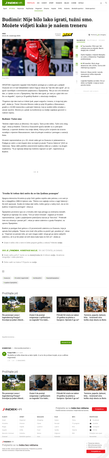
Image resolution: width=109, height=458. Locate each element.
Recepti (56, 423)
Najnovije (20, 8)
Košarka (67, 8)
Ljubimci (39, 426)
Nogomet (38, 8)
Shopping (40, 420)
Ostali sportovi (90, 8)
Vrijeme (74, 430)
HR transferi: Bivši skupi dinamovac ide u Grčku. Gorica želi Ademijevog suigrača (93, 66)
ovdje (53, 255)
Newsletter (93, 436)
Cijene (73, 3)
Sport (51, 3)
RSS (73, 433)
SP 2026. (12, 8)
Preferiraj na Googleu (98, 34)
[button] (4, 303)
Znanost (4, 436)
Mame (39, 433)
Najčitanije (29, 8)
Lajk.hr (56, 426)
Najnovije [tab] (81, 40)
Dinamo (46, 8)
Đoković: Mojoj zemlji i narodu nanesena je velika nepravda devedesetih (92, 74)
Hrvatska (5, 423)
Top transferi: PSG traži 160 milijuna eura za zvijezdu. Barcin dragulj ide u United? (92, 48)
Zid (38, 3)
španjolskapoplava (52, 278)
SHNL (60, 8)
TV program (76, 423)
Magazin (40, 417)
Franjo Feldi (11, 353)
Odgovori (57, 433)
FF (4, 354)
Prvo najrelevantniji (21, 348)
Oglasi (66, 3)
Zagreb (4, 430)
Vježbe (56, 430)
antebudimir (37, 278)
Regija (4, 426)
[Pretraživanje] (105, 3)
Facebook (96, 420)
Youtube (95, 423)
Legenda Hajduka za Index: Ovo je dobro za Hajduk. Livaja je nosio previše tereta (93, 83)
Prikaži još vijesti (90, 91)
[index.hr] (13, 3)
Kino (73, 426)
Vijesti (44, 3)
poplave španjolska (10, 282)
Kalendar (57, 436)
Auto (38, 436)
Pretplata (31, 3)
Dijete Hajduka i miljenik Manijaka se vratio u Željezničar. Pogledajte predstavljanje (93, 57)
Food (38, 430)
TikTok (95, 430)
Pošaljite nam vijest (96, 433)
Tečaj (74, 420)
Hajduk (53, 8)
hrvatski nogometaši (21, 278)
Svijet (4, 420)
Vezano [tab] (102, 40)
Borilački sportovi (77, 8)
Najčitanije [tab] (92, 40)
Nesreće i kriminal (8, 433)
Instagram (96, 426)
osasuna (7, 278)
